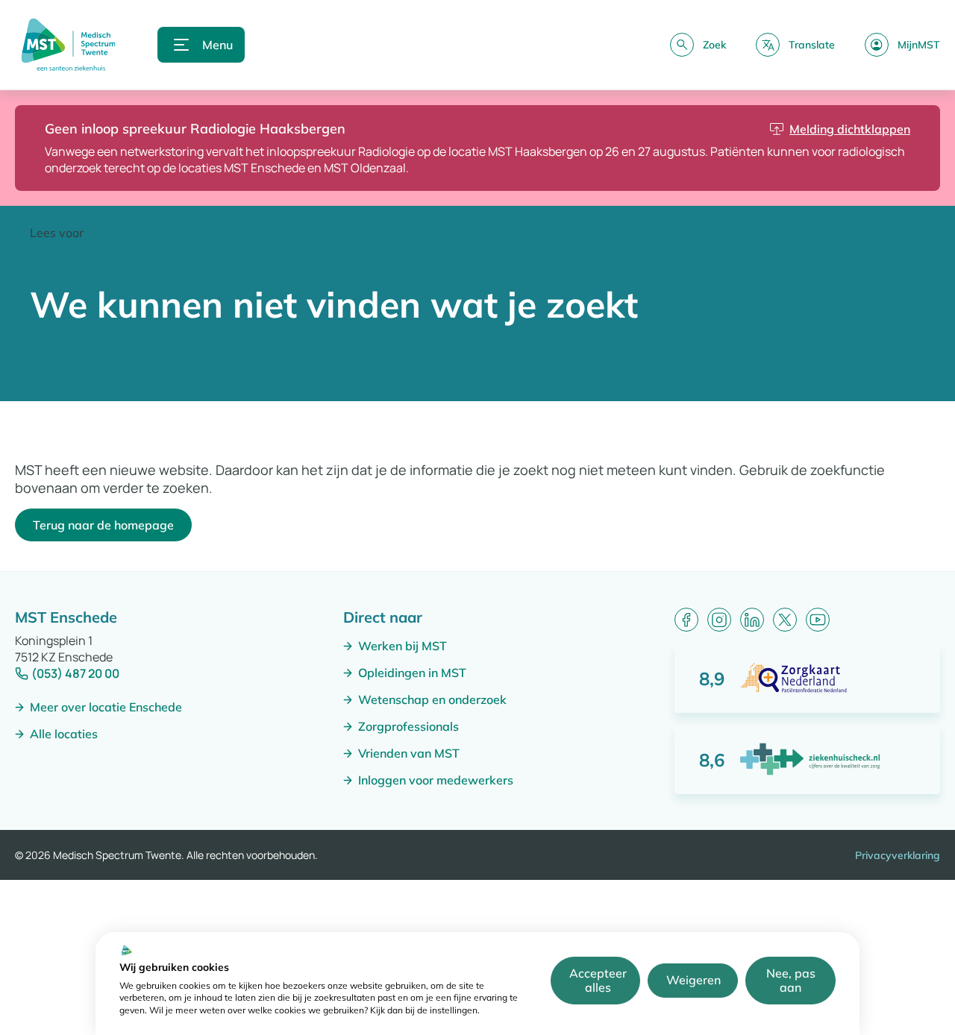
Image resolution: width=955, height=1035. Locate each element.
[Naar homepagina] (68, 45)
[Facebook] (686, 620)
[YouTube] (818, 620)
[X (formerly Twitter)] (785, 620)
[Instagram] (719, 620)
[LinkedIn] (752, 620)
